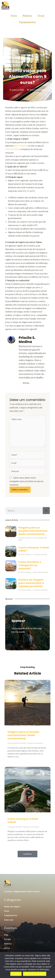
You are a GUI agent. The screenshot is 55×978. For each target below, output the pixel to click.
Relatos (27, 15)
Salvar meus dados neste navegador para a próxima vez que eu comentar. (26, 481)
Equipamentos (27, 22)
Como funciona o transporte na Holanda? (29, 565)
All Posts (26, 383)
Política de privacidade (34, 974)
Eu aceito (16, 974)
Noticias (27, 63)
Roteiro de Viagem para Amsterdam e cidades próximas (31, 583)
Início (14, 15)
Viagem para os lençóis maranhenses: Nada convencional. (33, 531)
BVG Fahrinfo (20, 146)
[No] (51, 965)
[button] (27, 854)
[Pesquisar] (46, 510)
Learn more (21, 641)
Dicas (41, 15)
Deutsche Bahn (12, 149)
